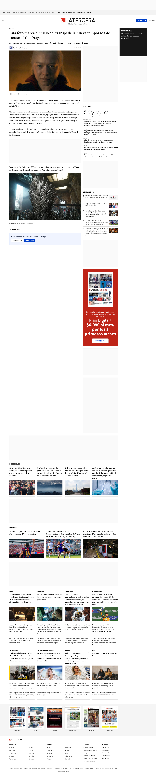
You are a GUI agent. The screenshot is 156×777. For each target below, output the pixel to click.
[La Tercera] (17, 728)
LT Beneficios (70, 12)
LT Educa (89, 12)
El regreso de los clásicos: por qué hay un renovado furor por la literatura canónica (48, 685)
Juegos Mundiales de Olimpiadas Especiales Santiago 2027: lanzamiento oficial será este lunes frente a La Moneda (100, 133)
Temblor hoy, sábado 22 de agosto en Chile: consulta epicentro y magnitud (96, 196)
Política (9, 12)
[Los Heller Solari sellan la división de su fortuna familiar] (113, 205)
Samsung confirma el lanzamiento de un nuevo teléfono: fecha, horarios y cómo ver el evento (22, 695)
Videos (54, 12)
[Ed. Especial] (73, 728)
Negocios (23, 12)
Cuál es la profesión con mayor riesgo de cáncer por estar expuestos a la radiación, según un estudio (77, 627)
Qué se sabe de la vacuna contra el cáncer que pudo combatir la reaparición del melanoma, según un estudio (104, 473)
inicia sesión (17, 241)
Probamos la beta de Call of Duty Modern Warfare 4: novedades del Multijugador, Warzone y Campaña (21, 657)
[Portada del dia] (100, 306)
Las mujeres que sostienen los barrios (104, 655)
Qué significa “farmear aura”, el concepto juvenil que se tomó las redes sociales (20, 472)
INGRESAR (152, 20)
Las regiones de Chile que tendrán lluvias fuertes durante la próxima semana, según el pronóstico (76, 640)
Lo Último (61, 12)
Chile (11, 592)
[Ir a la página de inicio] (78, 20)
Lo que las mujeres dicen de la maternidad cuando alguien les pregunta (102, 685)
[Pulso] (36, 728)
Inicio (3, 12)
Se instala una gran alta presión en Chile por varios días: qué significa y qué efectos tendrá (77, 472)
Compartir (14, 94)
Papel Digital (80, 12)
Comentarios (23, 94)
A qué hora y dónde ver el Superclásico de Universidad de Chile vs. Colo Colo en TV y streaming (97, 222)
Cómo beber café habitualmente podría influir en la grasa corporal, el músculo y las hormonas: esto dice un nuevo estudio (96, 213)
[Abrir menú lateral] (3, 20)
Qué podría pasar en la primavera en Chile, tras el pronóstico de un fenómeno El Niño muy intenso (49, 472)
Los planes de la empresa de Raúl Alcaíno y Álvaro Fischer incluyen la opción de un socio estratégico (49, 640)
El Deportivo (40, 12)
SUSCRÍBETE (100, 341)
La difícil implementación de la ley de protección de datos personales (49, 597)
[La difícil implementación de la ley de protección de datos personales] (49, 614)
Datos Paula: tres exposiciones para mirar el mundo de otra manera (104, 694)
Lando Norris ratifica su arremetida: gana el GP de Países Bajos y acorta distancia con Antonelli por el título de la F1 (105, 600)
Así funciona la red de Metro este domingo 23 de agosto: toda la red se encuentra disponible (99, 534)
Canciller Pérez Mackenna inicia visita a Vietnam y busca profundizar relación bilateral (100, 156)
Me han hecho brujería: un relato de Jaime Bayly (49, 694)
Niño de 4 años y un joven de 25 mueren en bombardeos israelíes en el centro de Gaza (98, 141)
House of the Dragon (27, 223)
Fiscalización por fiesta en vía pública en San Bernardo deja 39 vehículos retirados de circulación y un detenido (99, 114)
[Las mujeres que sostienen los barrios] (105, 673)
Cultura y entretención (45, 650)
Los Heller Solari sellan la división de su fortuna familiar (96, 204)
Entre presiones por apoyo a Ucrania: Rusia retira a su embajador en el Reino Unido (101, 148)
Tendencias (69, 592)
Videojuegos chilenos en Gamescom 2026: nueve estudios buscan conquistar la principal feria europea (21, 685)
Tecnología (31, 12)
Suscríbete (30, 241)
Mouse (11, 29)
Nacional (16, 12)
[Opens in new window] (54, 728)
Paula (94, 650)
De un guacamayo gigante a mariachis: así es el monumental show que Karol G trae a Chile (49, 657)
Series (18, 223)
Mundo (47, 12)
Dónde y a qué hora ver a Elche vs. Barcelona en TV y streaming (25, 532)
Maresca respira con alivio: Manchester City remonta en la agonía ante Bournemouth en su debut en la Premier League (103, 628)
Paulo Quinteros (21, 48)
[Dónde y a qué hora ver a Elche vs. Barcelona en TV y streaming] (26, 548)
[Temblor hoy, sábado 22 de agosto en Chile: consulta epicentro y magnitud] (113, 197)
